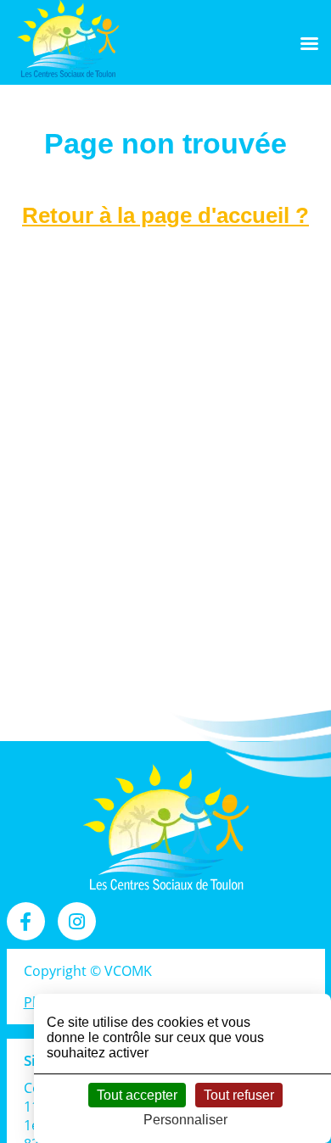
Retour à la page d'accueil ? (165, 215)
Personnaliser (185, 1119)
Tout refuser (239, 1095)
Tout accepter (137, 1095)
